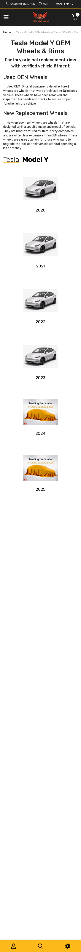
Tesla (11, 159)
